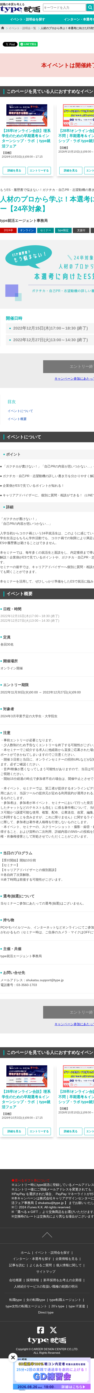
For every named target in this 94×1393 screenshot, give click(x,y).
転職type (15, 1300)
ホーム (25, 1252)
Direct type (46, 1312)
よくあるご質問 (40, 1265)
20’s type (57, 1306)
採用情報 (32, 1280)
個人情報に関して (69, 1265)
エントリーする (39, 170)
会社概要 (15, 1280)
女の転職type (35, 1300)
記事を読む (17, 1265)
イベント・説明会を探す (27, 19)
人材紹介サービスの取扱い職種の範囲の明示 (46, 1286)
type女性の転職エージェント (26, 1306)
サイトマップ (45, 1271)
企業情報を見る (66, 1259)
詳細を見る (14, 170)
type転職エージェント (65, 1300)
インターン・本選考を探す (32, 1259)
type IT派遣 (77, 1306)
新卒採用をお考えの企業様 (62, 1280)
